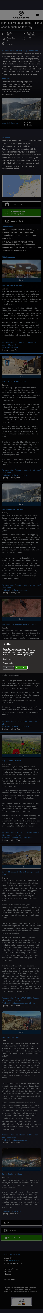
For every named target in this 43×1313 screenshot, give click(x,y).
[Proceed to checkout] (37, 14)
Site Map (7, 1271)
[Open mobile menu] (6, 5)
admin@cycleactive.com (13, 1263)
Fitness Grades (9, 1280)
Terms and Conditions (12, 1269)
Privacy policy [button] (8, 663)
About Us (7, 1274)
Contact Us (8, 1258)
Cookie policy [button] (8, 659)
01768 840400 (13, 1261)
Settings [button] (28, 655)
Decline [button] (8, 668)
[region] (21, 15)
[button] (11, 39)
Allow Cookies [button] (21, 668)
